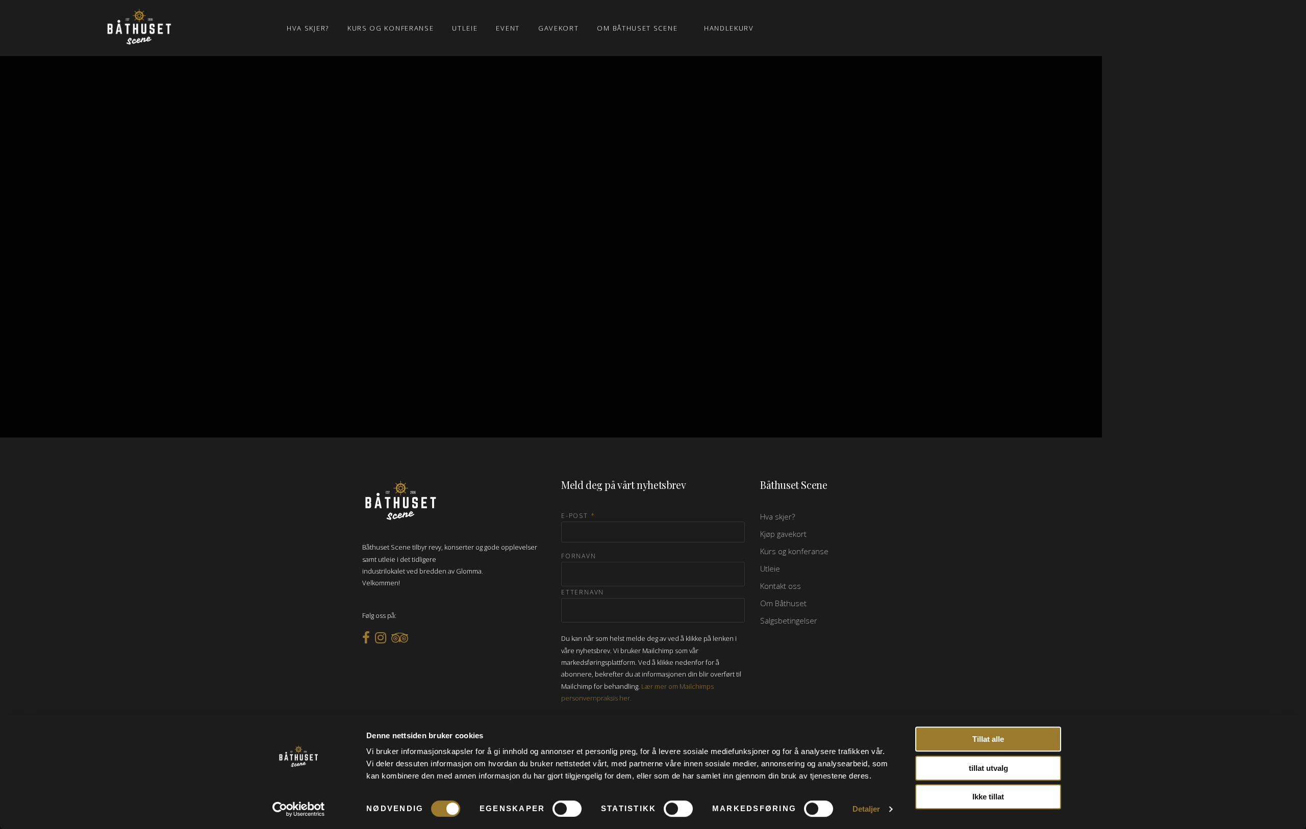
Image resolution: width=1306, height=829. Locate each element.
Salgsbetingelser (788, 620)
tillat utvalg (988, 768)
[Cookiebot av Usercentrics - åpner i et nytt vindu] (298, 809)
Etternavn (582, 592)
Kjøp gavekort (783, 534)
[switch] (567, 808)
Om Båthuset (783, 603)
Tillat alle (988, 739)
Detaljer (866, 809)
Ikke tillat (988, 796)
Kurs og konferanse (794, 551)
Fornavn (578, 556)
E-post (578, 515)
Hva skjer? (777, 516)
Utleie (770, 568)
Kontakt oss (780, 586)
